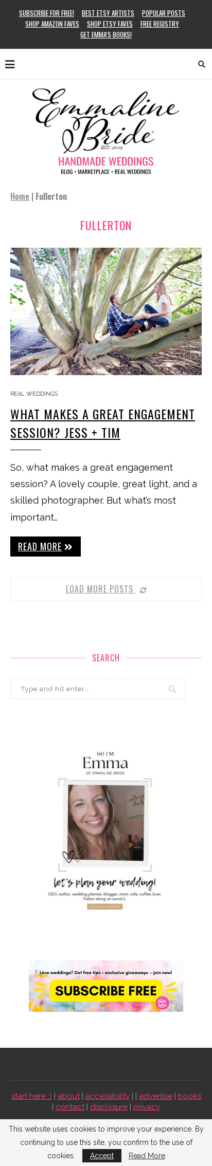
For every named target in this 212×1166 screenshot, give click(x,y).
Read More (147, 1155)
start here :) (31, 1096)
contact (70, 1107)
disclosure (109, 1107)
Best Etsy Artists (108, 13)
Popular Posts (163, 13)
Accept (102, 1156)
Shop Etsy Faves (110, 23)
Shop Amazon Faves (52, 23)
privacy (146, 1107)
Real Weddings (34, 394)
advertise (155, 1096)
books (189, 1096)
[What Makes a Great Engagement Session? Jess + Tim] (106, 311)
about (69, 1096)
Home (19, 196)
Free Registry (159, 23)
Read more (40, 546)
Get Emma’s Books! (106, 34)
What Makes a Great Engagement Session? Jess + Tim (102, 422)
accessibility (107, 1096)
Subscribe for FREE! (46, 13)
